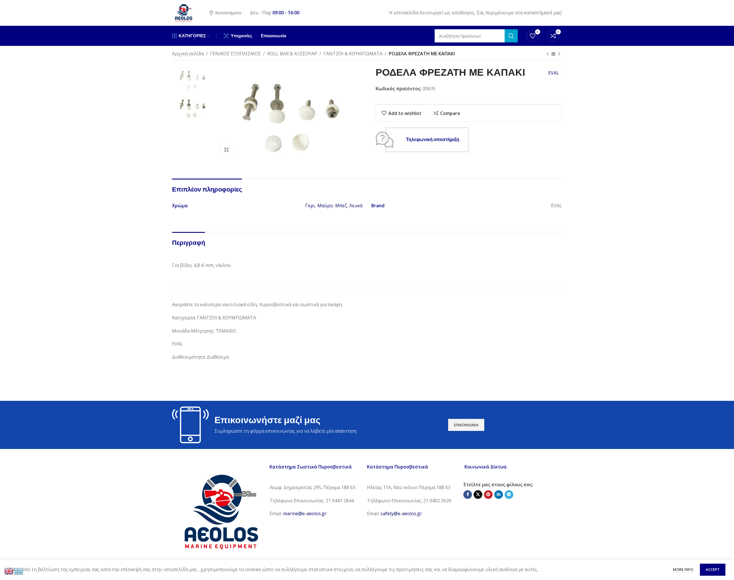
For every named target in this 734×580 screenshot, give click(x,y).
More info (683, 569)
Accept (713, 569)
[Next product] (559, 54)
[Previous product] (547, 54)
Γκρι (310, 205)
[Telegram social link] (509, 494)
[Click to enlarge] (226, 149)
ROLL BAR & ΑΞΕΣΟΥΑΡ (292, 53)
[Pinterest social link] (488, 494)
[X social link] (478, 494)
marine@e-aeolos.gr (305, 513)
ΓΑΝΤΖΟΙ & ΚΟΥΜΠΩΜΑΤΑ (352, 53)
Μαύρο (325, 205)
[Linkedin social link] (498, 494)
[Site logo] (183, 12)
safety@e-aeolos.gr (401, 513)
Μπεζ (341, 205)
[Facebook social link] (467, 494)
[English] (9, 570)
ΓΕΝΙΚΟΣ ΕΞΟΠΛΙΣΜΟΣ (235, 53)
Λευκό (356, 205)
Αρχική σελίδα (188, 53)
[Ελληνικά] (19, 570)
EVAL (553, 73)
